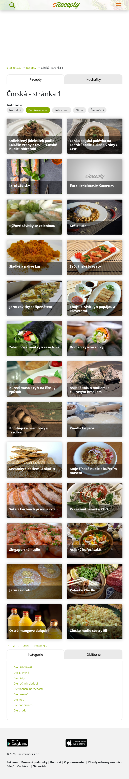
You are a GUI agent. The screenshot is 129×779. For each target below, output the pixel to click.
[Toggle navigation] (118, 5)
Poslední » (40, 646)
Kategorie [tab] (35, 654)
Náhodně (15, 110)
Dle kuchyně (21, 673)
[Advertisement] (64, 35)
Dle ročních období (26, 683)
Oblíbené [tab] (94, 654)
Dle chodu (20, 710)
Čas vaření (97, 110)
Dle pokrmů (21, 694)
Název (79, 110)
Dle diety (19, 678)
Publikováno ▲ (37, 110)
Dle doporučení (23, 705)
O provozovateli (74, 762)
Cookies (22, 766)
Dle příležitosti (23, 667)
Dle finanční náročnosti (28, 689)
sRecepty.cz (14, 68)
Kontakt (55, 762)
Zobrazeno (61, 110)
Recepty (31, 68)
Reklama (12, 762)
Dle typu (19, 700)
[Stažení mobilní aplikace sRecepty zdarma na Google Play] (17, 742)
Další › (27, 646)
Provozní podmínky (34, 762)
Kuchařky (93, 79)
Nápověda (39, 766)
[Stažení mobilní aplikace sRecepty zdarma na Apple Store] (76, 742)
